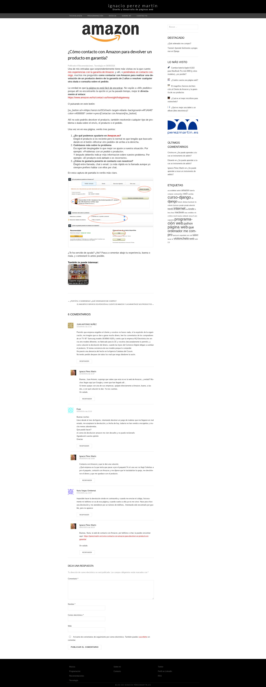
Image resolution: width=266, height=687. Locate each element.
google (181, 205)
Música (112, 16)
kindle (191, 209)
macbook (179, 212)
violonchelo (181, 238)
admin (179, 190)
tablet (195, 235)
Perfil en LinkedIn (165, 671)
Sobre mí (126, 16)
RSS (160, 676)
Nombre (71, 604)
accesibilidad (172, 190)
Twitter (160, 667)
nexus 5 (191, 216)
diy (192, 198)
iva (187, 209)
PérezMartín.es (142, 685)
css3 (185, 194)
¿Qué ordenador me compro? (179, 43)
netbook (185, 216)
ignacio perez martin (133, 5)
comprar (170, 194)
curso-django (179, 197)
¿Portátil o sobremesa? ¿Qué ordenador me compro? (92, 301)
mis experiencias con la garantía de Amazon (91, 72)
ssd (191, 235)
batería (192, 190)
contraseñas (178, 194)
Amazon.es (113, 135)
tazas (169, 239)
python (188, 223)
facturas (176, 205)
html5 (170, 209)
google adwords (189, 205)
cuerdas (191, 194)
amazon (185, 190)
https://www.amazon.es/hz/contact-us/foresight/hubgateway (99, 97)
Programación (95, 16)
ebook (180, 202)
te (172, 239)
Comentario (73, 579)
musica (179, 216)
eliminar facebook (188, 202)
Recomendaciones (85, 66)
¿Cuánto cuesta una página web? (184, 80)
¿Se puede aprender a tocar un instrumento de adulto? (182, 171)
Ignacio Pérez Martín (87, 371)
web (191, 238)
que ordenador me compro (182, 231)
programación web (180, 221)
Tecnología (75, 16)
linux (172, 212)
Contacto (142, 16)
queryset (176, 235)
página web (178, 227)
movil (175, 216)
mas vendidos (189, 212)
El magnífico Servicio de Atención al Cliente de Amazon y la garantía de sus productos (115, 304)
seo (188, 235)
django (172, 201)
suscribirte (143, 637)
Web (69, 626)
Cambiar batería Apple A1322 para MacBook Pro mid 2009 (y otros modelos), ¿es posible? (182, 71)
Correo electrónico (76, 615)
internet (179, 208)
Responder (84, 361)
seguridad (182, 235)
